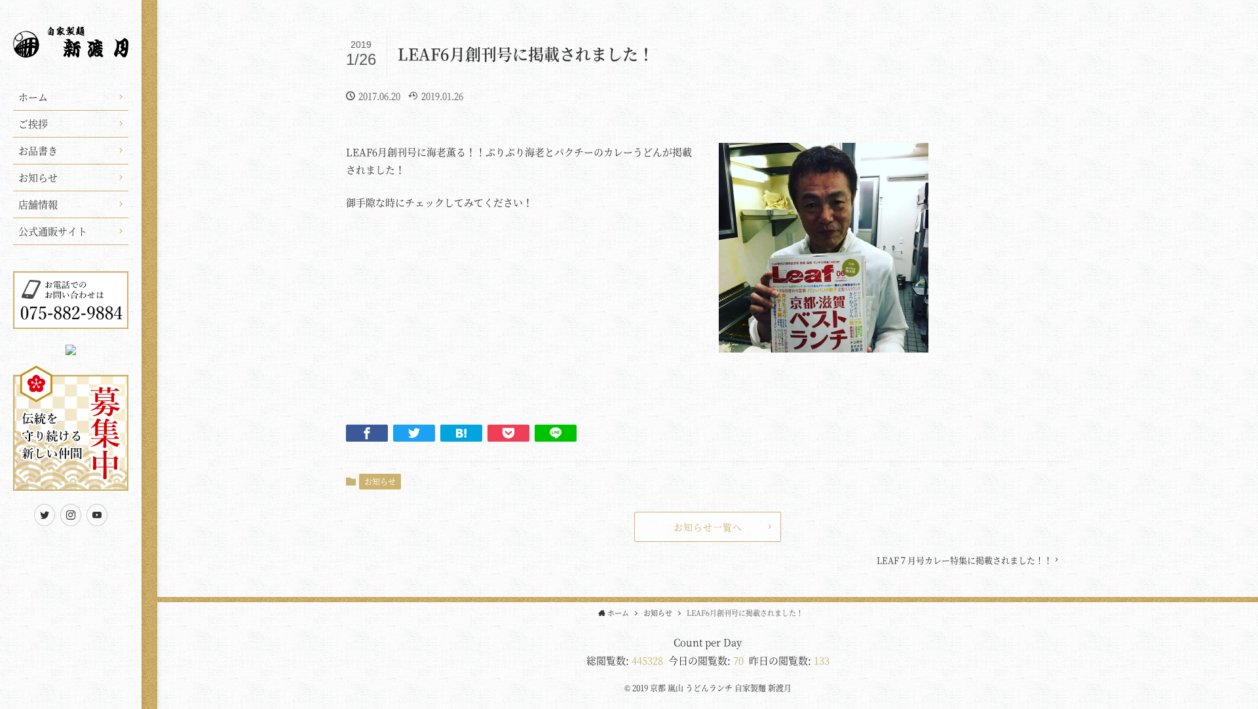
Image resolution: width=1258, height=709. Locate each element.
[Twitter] (44, 515)
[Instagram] (70, 515)
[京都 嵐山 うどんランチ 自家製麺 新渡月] (70, 49)
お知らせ (380, 481)
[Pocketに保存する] (508, 433)
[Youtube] (96, 515)
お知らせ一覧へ (708, 526)
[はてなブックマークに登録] (461, 433)
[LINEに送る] (556, 433)
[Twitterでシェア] (414, 433)
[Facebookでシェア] (367, 433)
